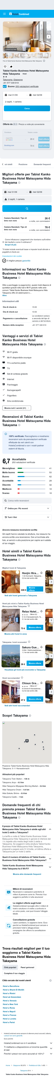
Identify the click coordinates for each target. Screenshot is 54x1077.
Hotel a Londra (9, 1018)
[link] (20, 595)
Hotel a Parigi (9, 1022)
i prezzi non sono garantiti (13, 1035)
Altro (4, 295)
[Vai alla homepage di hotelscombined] (19, 14)
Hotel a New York (10, 1004)
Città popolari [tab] (10, 967)
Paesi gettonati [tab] (27, 967)
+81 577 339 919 (11, 82)
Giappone (16, 1065)
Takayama (24, 1070)
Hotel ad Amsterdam (12, 997)
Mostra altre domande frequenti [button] (27, 874)
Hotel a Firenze (9, 1015)
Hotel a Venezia (10, 1000)
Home (8, 1065)
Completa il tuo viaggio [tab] (14, 973)
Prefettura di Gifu (35, 1065)
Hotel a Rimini (9, 993)
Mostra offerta (32, 589)
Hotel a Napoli (9, 1011)
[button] (4, 14)
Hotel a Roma (9, 1008)
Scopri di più (10, 244)
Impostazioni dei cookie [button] (12, 256)
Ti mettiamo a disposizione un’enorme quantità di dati (25, 1048)
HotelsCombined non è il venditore (20, 1043)
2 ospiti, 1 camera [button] (13, 101)
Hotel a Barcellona (11, 986)
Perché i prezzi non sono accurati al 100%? (24, 1053)
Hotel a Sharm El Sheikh (13, 989)
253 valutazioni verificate (27, 86)
